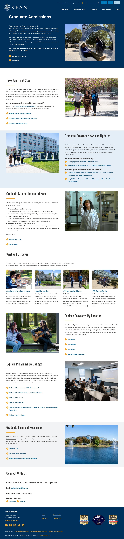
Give (79, 3)
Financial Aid (13, 449)
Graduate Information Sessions (18, 291)
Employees (73, 3)
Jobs (43, 515)
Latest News (13, 244)
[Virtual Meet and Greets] (76, 279)
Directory (44, 518)
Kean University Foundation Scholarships (23, 458)
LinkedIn (22, 501)
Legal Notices (57, 518)
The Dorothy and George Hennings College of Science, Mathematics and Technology (33, 409)
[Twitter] (10, 525)
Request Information (19, 56)
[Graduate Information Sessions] (19, 279)
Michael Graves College (17, 415)
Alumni (66, 3)
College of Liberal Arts (16, 402)
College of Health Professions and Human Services (26, 393)
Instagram (12, 501)
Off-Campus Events (100, 291)
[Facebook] (6, 525)
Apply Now (15, 60)
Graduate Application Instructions (38, 531)
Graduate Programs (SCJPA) (56, 531)
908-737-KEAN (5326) (11, 520)
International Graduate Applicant (25, 106)
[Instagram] (19, 525)
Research (94, 9)
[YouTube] (14, 525)
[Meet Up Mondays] (48, 279)
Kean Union (71, 339)
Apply (103, 3)
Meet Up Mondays (42, 291)
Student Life (106, 9)
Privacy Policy (57, 515)
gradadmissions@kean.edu (19, 488)
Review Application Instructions (20, 113)
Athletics (60, 3)
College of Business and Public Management (24, 388)
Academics (64, 9)
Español (117, 3)
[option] (117, 2)
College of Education (16, 398)
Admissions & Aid (79, 9)
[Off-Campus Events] (105, 279)
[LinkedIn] (23, 525)
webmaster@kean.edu (45, 535)
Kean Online (71, 349)
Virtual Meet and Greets (73, 291)
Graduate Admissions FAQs (18, 123)
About (118, 9)
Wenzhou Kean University (76, 354)
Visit (110, 3)
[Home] (15, 7)
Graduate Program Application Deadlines (23, 118)
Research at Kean (15, 239)
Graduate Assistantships (17, 454)
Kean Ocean (72, 344)
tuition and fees (11, 439)
